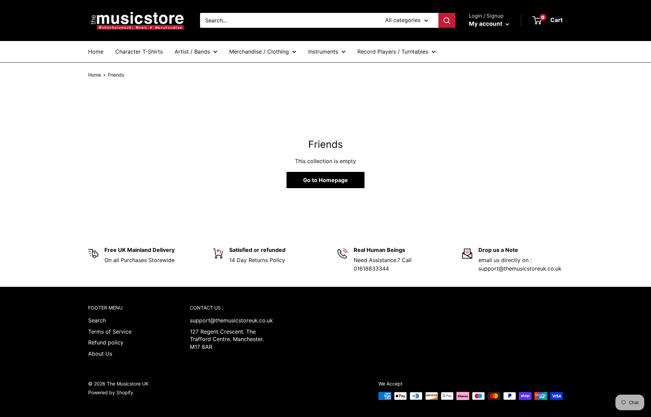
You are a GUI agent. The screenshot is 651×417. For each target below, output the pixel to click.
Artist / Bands (192, 51)
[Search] (446, 20)
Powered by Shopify (110, 392)
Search (97, 320)
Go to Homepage (325, 180)
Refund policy (105, 342)
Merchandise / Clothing (259, 51)
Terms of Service (110, 331)
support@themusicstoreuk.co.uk (229, 320)
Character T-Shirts (139, 51)
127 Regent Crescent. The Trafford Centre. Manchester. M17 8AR (227, 339)
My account (486, 23)
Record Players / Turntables (392, 51)
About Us (100, 353)
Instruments (323, 51)
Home (95, 51)
